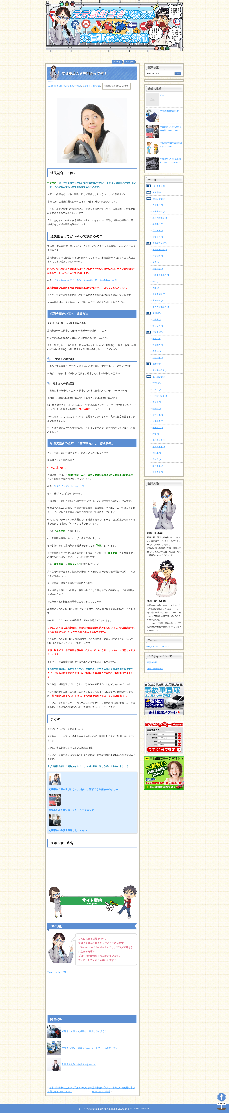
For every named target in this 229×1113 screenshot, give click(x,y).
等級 (156, 288)
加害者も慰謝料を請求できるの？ (79, 1064)
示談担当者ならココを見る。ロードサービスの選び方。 (90, 1048)
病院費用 (158, 358)
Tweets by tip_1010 (56, 972)
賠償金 (158, 332)
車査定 (157, 364)
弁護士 (157, 319)
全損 (156, 338)
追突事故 (158, 466)
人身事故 (158, 205)
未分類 (157, 192)
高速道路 (158, 472)
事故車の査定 (160, 370)
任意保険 (158, 256)
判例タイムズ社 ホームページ (69, 486)
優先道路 (158, 427)
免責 (156, 262)
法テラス (158, 326)
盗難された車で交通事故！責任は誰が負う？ (84, 1031)
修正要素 (116, 62)
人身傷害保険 (160, 249)
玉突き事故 (159, 447)
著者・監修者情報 (155, 668)
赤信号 (157, 459)
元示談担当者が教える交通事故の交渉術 (108, 1108)
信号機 (157, 408)
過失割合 (129, 62)
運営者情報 (152, 662)
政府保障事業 (160, 218)
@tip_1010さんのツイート (157, 646)
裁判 (157, 313)
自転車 (157, 453)
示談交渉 (159, 199)
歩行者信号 (159, 440)
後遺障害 (158, 345)
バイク (157, 389)
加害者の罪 (159, 211)
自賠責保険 (159, 294)
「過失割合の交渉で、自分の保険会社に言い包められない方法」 (86, 280)
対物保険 (158, 269)
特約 (156, 281)
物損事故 (158, 224)
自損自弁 (158, 237)
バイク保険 (159, 186)
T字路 (157, 383)
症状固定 (158, 230)
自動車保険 (160, 243)
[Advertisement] (92, 867)
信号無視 (158, 415)
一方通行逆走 (160, 396)
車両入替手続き (161, 307)
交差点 (157, 402)
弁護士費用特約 (161, 275)
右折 (156, 434)
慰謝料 (157, 351)
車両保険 (158, 300)
